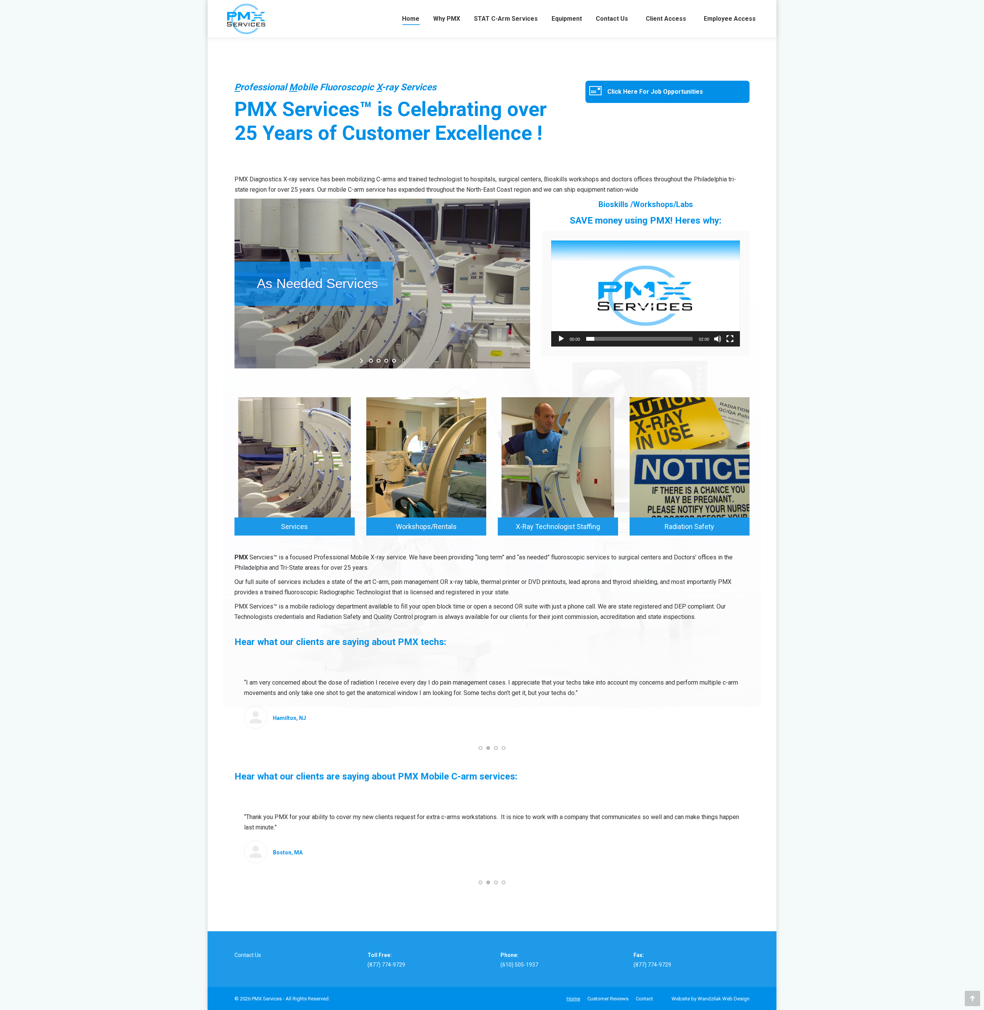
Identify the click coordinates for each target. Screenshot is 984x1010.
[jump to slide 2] (378, 361)
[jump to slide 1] (371, 361)
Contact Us (247, 955)
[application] (645, 293)
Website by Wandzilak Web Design (711, 999)
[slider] (639, 339)
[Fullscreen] (730, 339)
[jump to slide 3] (386, 361)
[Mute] (717, 339)
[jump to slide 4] (394, 361)
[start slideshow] (362, 361)
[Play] (561, 339)
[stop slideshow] (402, 361)
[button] (645, 293)
